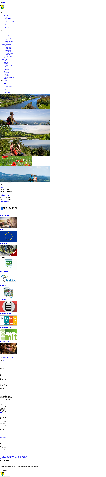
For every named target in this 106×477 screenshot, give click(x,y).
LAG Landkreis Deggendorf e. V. (9, 53)
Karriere (3, 10)
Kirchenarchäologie (7, 42)
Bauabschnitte (7, 20)
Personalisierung (5, 470)
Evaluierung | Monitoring (8, 56)
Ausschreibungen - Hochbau (7, 18)
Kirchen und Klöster (8, 76)
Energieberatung (7, 92)
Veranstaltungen (6, 63)
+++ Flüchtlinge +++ (6, 17)
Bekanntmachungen (6, 15)
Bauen (4, 82)
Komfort (4, 469)
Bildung (5, 83)
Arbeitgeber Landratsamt (7, 14)
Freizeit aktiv (5, 70)
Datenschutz (3, 356)
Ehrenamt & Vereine (6, 85)
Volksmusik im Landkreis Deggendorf (10, 77)
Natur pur (5, 71)
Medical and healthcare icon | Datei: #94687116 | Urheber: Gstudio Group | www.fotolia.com (14, 457)
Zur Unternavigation (4, 1)
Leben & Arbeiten (4, 80)
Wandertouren (5, 67)
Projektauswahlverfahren (8, 54)
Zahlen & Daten (6, 36)
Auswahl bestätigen (3, 476)
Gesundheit (5, 87)
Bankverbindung (6, 29)
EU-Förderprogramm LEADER (8, 50)
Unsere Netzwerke (7, 46)
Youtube (3, 361)
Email (1, 369)
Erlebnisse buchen (6, 62)
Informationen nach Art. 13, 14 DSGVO (7, 357)
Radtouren (5, 64)
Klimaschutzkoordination (8, 91)
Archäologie (7, 75)
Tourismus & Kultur (4, 59)
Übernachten (5, 61)
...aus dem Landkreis (6, 13)
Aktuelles (3, 12)
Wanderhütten (7, 79)
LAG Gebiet (7, 52)
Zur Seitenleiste (4, 3)
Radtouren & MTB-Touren (8, 65)
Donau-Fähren (7, 66)
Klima (4, 90)
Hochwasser (5, 16)
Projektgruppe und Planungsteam (9, 21)
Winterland (5, 78)
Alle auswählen (8, 476)
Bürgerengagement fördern (8, 55)
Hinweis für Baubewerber (8, 40)
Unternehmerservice (8, 47)
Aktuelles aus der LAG (8, 51)
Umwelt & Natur (6, 89)
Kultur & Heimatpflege (8, 73)
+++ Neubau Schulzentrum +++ (8, 19)
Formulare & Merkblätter (7, 27)
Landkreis (3, 30)
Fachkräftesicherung (8, 48)
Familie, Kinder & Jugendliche (8, 86)
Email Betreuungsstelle (3, 437)
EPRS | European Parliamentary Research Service (8, 455)
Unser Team (5, 57)
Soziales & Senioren (6, 88)
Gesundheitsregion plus (7, 58)
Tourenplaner (7, 69)
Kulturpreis (6, 74)
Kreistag (5, 33)
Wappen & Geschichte (8, 38)
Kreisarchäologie (6, 39)
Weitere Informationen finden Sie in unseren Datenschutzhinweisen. (9, 465)
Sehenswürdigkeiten (6, 72)
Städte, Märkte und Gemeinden (8, 35)
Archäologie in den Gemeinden (9, 41)
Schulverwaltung (6, 84)
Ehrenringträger (6, 32)
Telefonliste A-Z (6, 26)
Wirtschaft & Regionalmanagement (6, 44)
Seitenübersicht (4, 358)
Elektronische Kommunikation (6, 359)
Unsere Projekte (6, 49)
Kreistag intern (4, 360)
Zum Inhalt (3, 2)
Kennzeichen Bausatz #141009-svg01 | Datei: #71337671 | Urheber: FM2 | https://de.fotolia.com (14, 456)
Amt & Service (4, 23)
